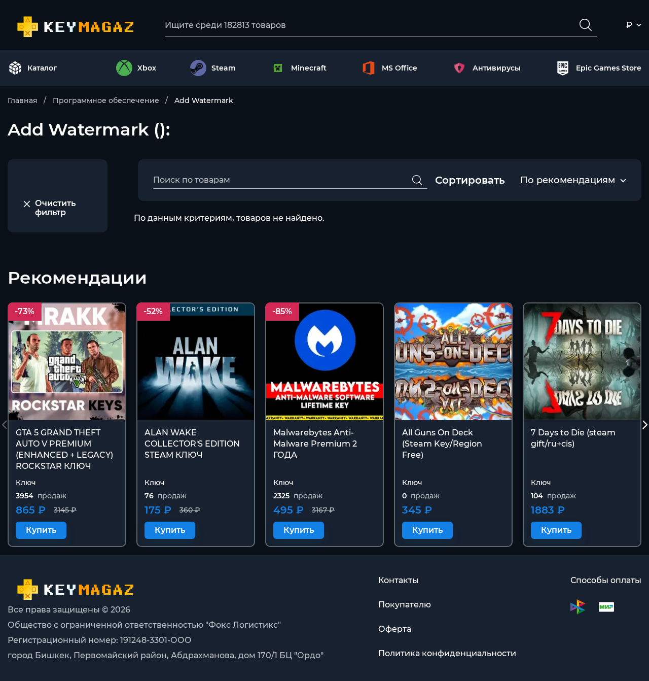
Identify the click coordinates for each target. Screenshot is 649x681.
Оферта (394, 629)
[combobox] (567, 180)
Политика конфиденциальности (447, 653)
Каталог (42, 68)
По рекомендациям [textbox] (567, 180)
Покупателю (404, 604)
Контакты (398, 580)
